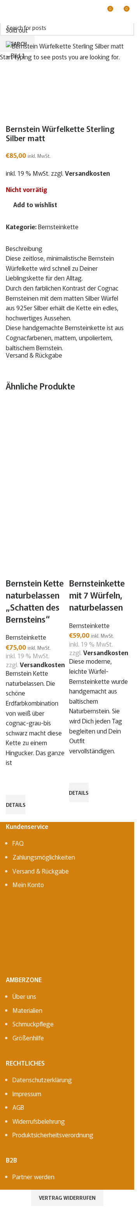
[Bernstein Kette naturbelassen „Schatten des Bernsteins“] (35, 442)
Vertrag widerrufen (67, 1197)
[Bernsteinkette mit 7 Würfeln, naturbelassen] (99, 442)
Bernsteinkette (26, 637)
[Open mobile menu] (9, 11)
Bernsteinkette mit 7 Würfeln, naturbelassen (97, 594)
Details (15, 804)
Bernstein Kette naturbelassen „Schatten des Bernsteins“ (35, 600)
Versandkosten (42, 664)
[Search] (23, 11)
